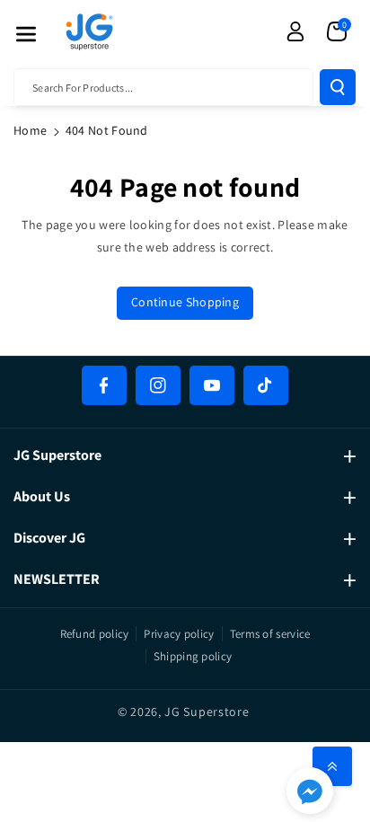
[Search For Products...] (338, 87)
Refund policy (94, 633)
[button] (26, 34)
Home (30, 130)
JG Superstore (206, 711)
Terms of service (270, 633)
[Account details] (295, 31)
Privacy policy (179, 633)
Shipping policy (193, 656)
